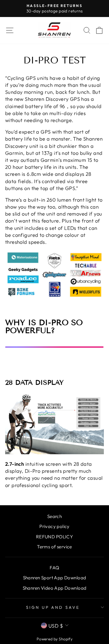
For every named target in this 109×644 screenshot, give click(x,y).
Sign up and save (53, 607)
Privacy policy (54, 526)
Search (54, 516)
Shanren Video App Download (55, 588)
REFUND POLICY (54, 537)
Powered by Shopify (54, 638)
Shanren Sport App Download (54, 578)
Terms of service (54, 547)
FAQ (54, 568)
